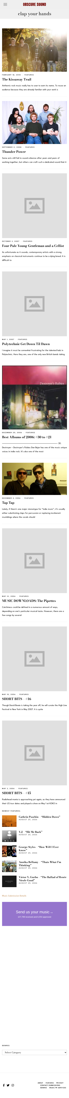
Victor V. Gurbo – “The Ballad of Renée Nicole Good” (42, 878)
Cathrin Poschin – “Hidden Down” (39, 817)
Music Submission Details (14, 896)
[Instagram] (13, 1085)
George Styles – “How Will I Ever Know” (39, 848)
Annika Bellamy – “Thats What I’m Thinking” (40, 863)
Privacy (60, 1083)
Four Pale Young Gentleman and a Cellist (33, 245)
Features (29, 75)
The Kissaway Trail (16, 79)
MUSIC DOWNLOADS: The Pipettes (29, 600)
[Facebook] (3, 1085)
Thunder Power (14, 151)
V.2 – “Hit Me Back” (30, 832)
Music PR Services (57, 1088)
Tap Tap (8, 502)
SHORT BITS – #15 (16, 793)
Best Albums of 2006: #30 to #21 (27, 437)
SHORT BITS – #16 (16, 699)
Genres (43, 1088)
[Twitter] (8, 1085)
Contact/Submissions (50, 1085)
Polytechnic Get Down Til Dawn (26, 344)
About (40, 1083)
